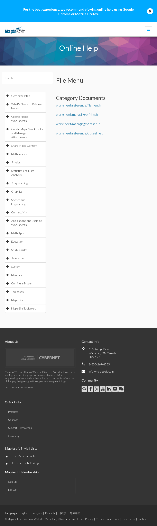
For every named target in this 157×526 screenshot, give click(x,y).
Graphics (16, 191)
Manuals (16, 275)
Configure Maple (21, 283)
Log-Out (12, 489)
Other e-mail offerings (25, 463)
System (15, 266)
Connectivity (19, 212)
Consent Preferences (107, 519)
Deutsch (50, 513)
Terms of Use (75, 519)
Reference (17, 258)
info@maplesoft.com (101, 371)
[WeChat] (121, 389)
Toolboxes (17, 291)
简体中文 (75, 513)
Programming (19, 183)
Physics (16, 162)
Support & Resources (20, 427)
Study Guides (19, 250)
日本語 (62, 513)
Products (13, 411)
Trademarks (128, 519)
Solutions (13, 420)
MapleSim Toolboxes (23, 308)
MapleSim (17, 300)
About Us (11, 341)
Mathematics (19, 154)
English (24, 513)
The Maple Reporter (24, 456)
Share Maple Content (24, 145)
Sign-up (12, 481)
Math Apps (18, 233)
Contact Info (90, 341)
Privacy (89, 519)
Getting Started (20, 96)
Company (13, 436)
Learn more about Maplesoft (19, 387)
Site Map (142, 519)
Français (37, 513)
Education (17, 241)
